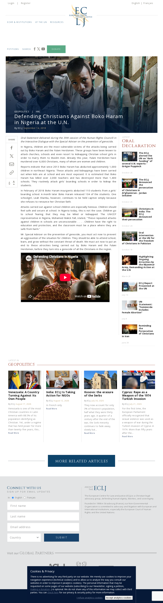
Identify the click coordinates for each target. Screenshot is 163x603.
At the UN (41, 22)
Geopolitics (21, 111)
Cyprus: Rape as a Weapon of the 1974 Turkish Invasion (136, 395)
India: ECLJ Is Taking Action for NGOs (60, 393)
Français (148, 3)
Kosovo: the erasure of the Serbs (98, 393)
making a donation (40, 589)
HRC (38, 111)
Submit (61, 537)
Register (26, 3)
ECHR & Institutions (19, 22)
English (136, 3)
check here (53, 592)
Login (11, 3)
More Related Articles (81, 461)
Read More (13, 433)
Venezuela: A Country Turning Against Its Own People (23, 395)
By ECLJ (11, 404)
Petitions (13, 49)
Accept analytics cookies (118, 597)
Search (26, 49)
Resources (57, 22)
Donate (56, 49)
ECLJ (20, 128)
